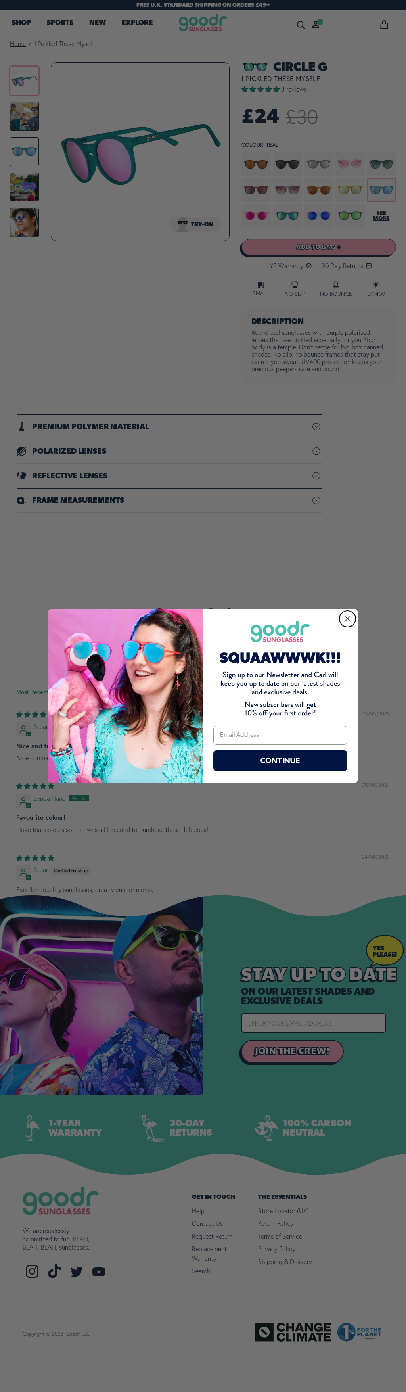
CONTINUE (280, 760)
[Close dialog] (347, 619)
